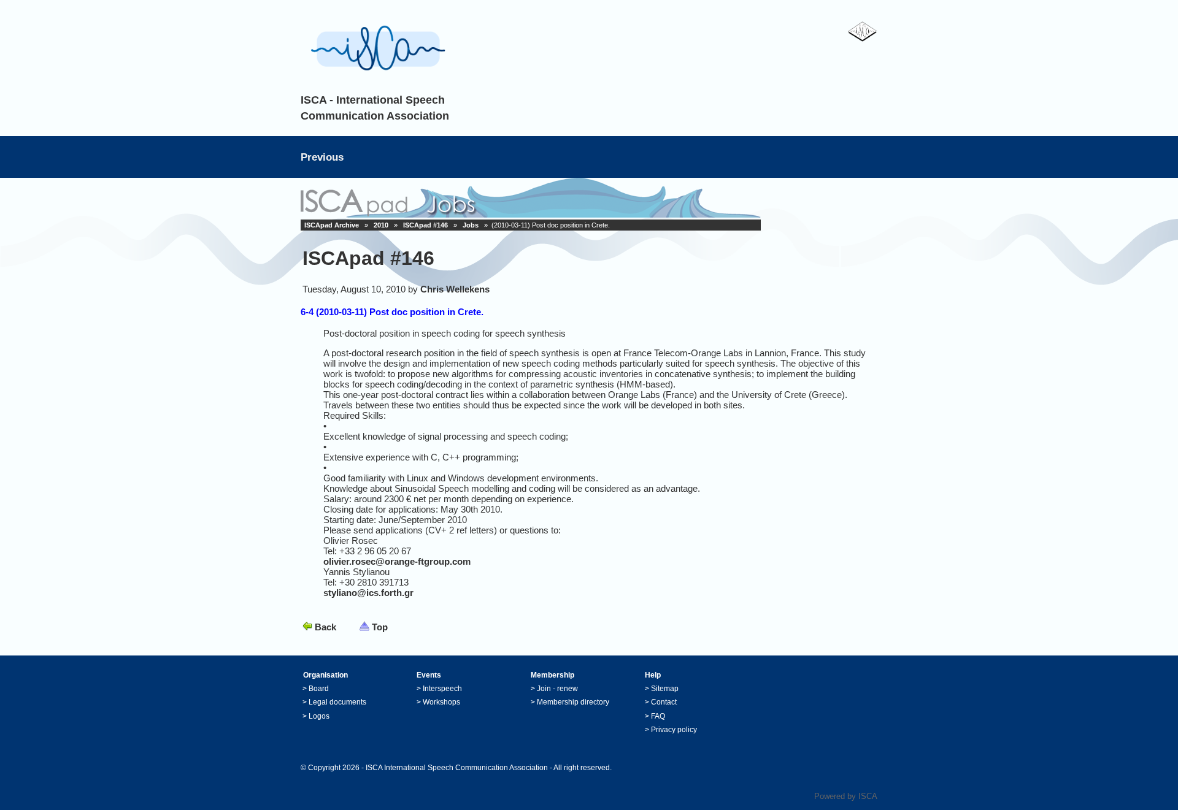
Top (380, 627)
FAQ (658, 716)
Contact (664, 702)
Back (325, 627)
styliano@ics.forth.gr (368, 592)
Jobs (471, 225)
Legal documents (337, 702)
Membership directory (573, 702)
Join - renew (557, 688)
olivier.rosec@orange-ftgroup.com (397, 561)
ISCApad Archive (331, 225)
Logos (319, 716)
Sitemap (665, 688)
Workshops (441, 702)
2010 (381, 225)
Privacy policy (674, 729)
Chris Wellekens (455, 289)
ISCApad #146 (425, 225)
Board (319, 688)
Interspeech (442, 688)
